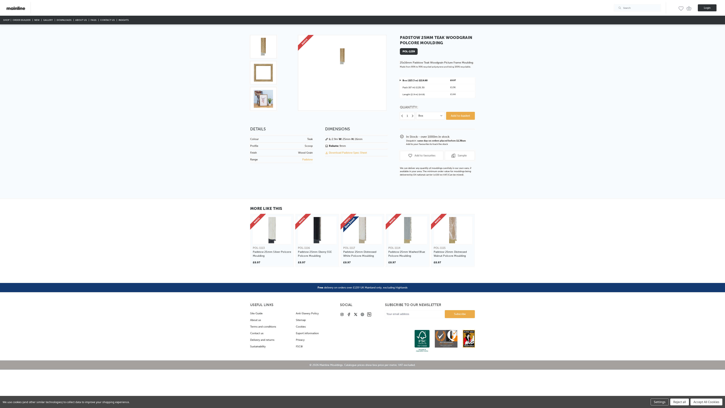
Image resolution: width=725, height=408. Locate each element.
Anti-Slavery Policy (307, 313)
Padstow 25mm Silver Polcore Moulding (272, 253)
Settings (660, 402)
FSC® (299, 346)
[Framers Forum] (369, 314)
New (37, 20)
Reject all (679, 402)
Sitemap (301, 320)
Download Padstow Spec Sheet (348, 152)
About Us (81, 20)
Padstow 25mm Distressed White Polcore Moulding (359, 253)
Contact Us (107, 20)
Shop (6, 20)
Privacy (300, 340)
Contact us (256, 333)
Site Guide (256, 313)
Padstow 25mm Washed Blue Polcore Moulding (406, 253)
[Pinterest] (362, 314)
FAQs (94, 20)
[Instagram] (342, 314)
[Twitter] (356, 314)
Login (707, 7)
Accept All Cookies (706, 402)
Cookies (301, 326)
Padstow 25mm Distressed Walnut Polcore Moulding (450, 253)
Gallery (48, 20)
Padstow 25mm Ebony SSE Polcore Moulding (315, 253)
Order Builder (22, 20)
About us (255, 320)
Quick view (272, 238)
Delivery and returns (262, 340)
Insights (124, 20)
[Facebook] (349, 314)
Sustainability (258, 346)
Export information (307, 333)
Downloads (64, 20)
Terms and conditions (263, 326)
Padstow (307, 159)
